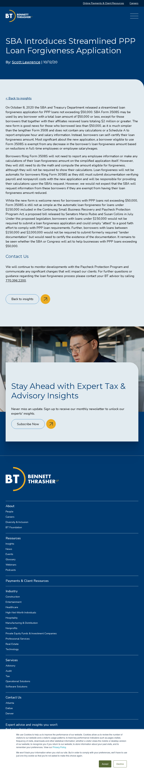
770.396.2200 (16, 280)
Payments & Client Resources (27, 581)
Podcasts (11, 570)
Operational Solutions (18, 681)
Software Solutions (16, 686)
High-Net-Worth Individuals (21, 612)
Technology (12, 649)
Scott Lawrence (26, 62)
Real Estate (12, 644)
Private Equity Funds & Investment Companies (31, 633)
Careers (134, 3)
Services (12, 660)
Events (9, 554)
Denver (10, 713)
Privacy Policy (59, 747)
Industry (12, 591)
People (9, 511)
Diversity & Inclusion (17, 522)
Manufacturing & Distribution (22, 623)
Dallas (9, 708)
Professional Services (18, 638)
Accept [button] (105, 763)
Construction (13, 596)
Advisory (10, 665)
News (9, 549)
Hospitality (12, 617)
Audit (9, 671)
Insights (10, 543)
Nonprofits (11, 628)
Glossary (10, 559)
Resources (13, 538)
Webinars (11, 564)
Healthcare (12, 607)
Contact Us (13, 697)
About (10, 506)
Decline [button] (120, 763)
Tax (8, 676)
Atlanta (10, 703)
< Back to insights (19, 98)
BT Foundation (14, 527)
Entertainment (13, 602)
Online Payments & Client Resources (103, 3)
